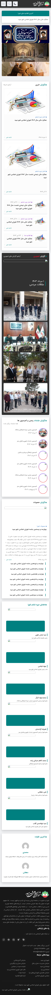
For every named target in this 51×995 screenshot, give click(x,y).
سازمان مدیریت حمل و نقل (40, 963)
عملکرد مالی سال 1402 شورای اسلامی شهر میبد (33, 19)
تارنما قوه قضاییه (20, 976)
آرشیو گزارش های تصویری (12, 256)
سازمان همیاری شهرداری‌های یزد (39, 972)
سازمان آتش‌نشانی (20, 960)
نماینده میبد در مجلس (18, 966)
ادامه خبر (9, 137)
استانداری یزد (45, 969)
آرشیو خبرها (7, 84)
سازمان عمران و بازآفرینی (18, 963)
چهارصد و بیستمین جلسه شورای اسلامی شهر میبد (29, 529)
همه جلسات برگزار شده (11, 423)
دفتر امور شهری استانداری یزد (16, 969)
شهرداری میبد (45, 960)
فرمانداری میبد (44, 966)
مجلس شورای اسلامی (42, 976)
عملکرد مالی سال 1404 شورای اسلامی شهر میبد (31, 120)
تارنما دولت (22, 972)
